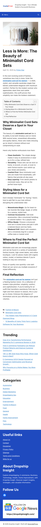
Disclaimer (7, 446)
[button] (38, 15)
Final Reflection (11, 116)
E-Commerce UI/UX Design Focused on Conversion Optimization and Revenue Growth (18, 361)
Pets (4, 421)
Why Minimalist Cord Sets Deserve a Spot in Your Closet (20, 106)
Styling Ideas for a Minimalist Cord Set (18, 109)
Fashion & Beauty (12, 310)
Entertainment (8, 401)
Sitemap (6, 453)
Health (5, 414)
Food (5, 408)
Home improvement (10, 418)
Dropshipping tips (9, 395)
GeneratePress (33, 524)
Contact (6, 443)
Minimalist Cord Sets (13, 313)
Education (6, 398)
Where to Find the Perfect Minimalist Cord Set (20, 113)
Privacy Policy (8, 449)
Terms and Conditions (11, 456)
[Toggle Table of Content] (34, 101)
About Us (6, 440)
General (6, 411)
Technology (7, 424)
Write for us (7, 459)
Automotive (7, 385)
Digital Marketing (9, 392)
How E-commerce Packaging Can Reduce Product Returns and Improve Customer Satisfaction (19, 348)
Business (6, 389)
